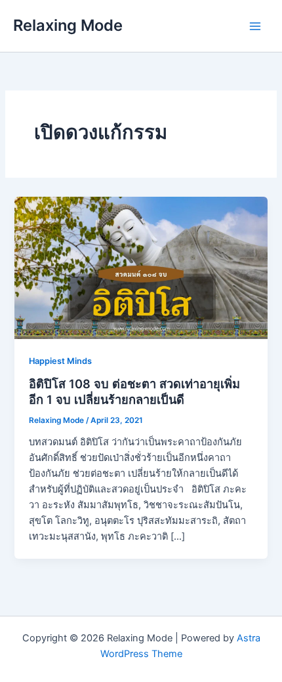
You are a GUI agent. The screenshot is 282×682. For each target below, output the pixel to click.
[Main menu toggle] (255, 26)
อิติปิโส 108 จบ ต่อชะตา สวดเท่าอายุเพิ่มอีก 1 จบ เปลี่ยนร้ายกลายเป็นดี (134, 391)
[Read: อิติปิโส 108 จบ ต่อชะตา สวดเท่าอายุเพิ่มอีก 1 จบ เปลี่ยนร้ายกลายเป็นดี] (140, 267)
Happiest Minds (60, 361)
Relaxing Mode (68, 25)
